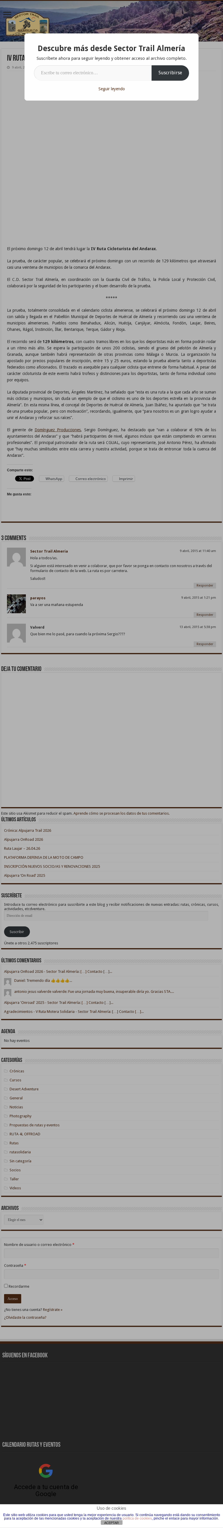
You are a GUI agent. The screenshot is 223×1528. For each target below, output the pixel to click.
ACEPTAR (111, 1523)
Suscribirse (170, 72)
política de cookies (137, 1518)
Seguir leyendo (111, 88)
